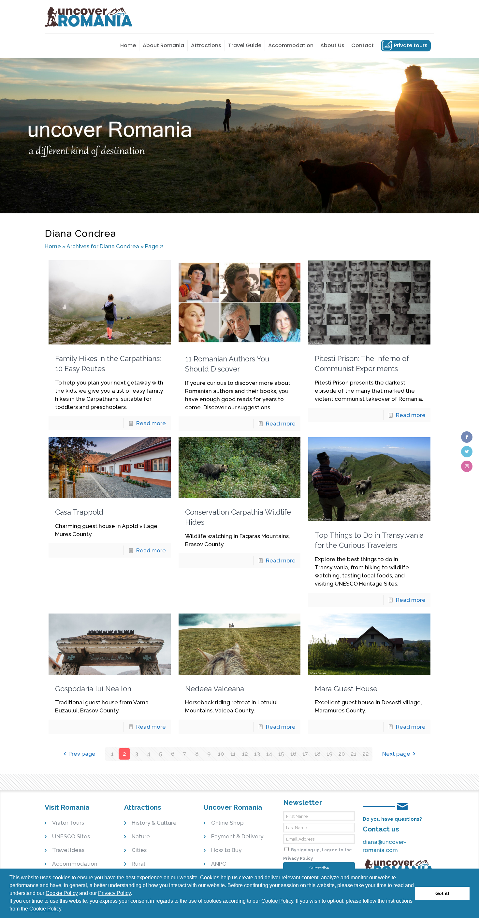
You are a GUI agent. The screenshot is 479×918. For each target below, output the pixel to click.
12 (245, 753)
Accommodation (74, 863)
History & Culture (154, 822)
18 (317, 753)
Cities (139, 850)
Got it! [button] (442, 893)
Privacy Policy (114, 893)
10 (221, 753)
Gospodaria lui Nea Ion (93, 688)
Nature (141, 836)
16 (293, 753)
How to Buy (226, 850)
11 (233, 753)
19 (329, 753)
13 (257, 753)
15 (281, 753)
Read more (151, 423)
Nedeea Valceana (214, 688)
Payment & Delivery (237, 836)
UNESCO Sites (71, 836)
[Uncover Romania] (89, 16)
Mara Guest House (346, 688)
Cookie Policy (62, 893)
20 (341, 753)
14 (269, 753)
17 (305, 753)
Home (53, 246)
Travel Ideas (68, 850)
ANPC (218, 863)
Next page (396, 753)
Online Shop (227, 822)
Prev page (81, 753)
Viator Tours (68, 822)
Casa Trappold (79, 512)
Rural (138, 863)
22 (365, 753)
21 (353, 753)
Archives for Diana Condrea (102, 246)
